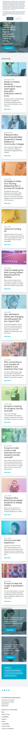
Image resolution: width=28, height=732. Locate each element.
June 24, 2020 (8, 404)
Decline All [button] (18, 18)
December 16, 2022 (7, 44)
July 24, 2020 (7, 179)
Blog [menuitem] (3, 712)
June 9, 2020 (7, 496)
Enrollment (8, 668)
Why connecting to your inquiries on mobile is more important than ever (13, 365)
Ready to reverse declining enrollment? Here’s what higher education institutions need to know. (13, 89)
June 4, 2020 (7, 538)
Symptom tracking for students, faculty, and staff (13, 408)
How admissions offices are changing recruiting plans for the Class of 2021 (13, 318)
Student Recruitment (10, 675)
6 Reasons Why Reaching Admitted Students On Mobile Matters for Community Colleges (14, 139)
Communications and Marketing (13, 673)
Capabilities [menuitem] (5, 717)
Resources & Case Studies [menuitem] (9, 710)
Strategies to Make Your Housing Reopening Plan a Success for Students (14, 185)
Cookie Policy (12, 9)
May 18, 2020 (7, 581)
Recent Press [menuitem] (6, 714)
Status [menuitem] (3, 721)
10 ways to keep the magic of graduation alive (13, 585)
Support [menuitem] (4, 719)
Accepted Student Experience (13, 670)
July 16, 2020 (7, 312)
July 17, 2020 (7, 227)
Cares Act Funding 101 (12, 230)
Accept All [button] (10, 18)
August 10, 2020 (8, 132)
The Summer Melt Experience (12, 541)
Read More (8, 48)
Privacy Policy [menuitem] (6, 726)
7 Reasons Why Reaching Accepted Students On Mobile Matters (13, 501)
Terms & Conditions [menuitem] (8, 729)
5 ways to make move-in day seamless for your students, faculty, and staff (12, 453)
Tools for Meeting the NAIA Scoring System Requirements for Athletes (13, 273)
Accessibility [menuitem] (5, 724)
